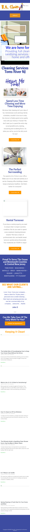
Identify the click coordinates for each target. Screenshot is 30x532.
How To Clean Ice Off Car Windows (11, 412)
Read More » (3, 362)
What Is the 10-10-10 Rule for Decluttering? (14, 382)
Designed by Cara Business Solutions (20, 530)
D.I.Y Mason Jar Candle (8, 472)
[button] (2, 43)
